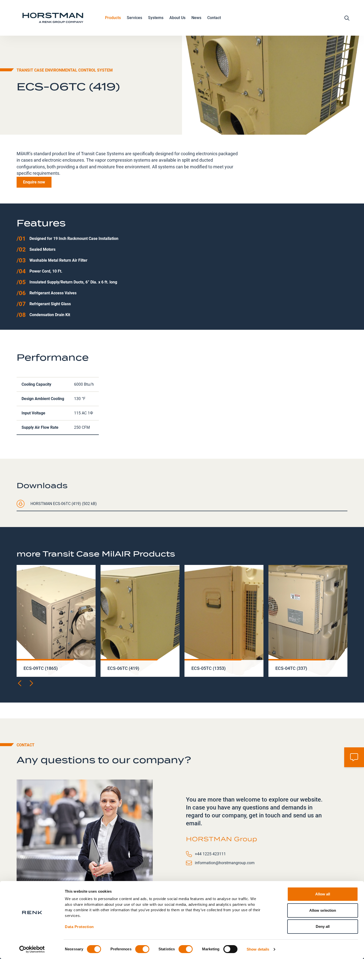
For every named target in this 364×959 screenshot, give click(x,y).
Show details (258, 949)
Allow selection (322, 910)
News (196, 17)
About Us (177, 17)
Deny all (323, 926)
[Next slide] (30, 683)
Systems (155, 17)
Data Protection (79, 927)
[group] (56, 621)
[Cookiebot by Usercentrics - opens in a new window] (32, 949)
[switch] (142, 949)
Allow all (322, 894)
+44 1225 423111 (210, 854)
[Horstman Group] (53, 18)
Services (134, 17)
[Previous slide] (20, 683)
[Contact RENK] (354, 757)
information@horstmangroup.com (225, 862)
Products (113, 17)
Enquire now (34, 182)
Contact (214, 17)
